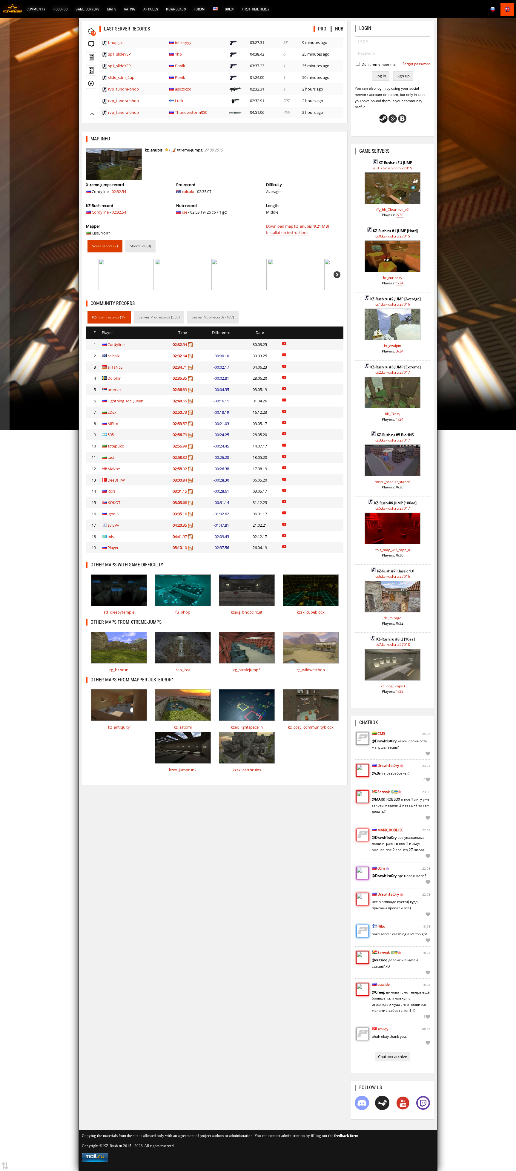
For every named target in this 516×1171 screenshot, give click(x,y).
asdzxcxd (183, 89)
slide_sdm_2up (121, 77)
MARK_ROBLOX (390, 830)
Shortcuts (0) (140, 246)
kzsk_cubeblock (311, 612)
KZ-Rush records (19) (109, 317)
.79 (180, 434)
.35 (180, 378)
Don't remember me (378, 64)
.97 (180, 536)
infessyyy (183, 42)
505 (111, 434)
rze (184, 212)
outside (383, 984)
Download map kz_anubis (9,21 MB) (297, 226)
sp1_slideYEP (119, 54)
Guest (230, 9)
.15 (180, 491)
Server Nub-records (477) (213, 317)
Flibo (381, 926)
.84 (180, 480)
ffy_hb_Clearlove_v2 (392, 209)
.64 (180, 355)
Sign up (403, 76)
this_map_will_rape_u (392, 549)
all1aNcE (115, 367)
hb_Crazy (392, 413)
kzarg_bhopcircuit (246, 612)
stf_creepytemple (119, 612)
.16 (180, 513)
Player (113, 547)
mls (111, 536)
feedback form (346, 1135)
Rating (129, 9)
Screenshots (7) (105, 246)
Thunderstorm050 (191, 112)
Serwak (383, 791)
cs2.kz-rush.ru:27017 (392, 372)
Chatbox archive (392, 1056)
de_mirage (392, 617)
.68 (180, 502)
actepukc (116, 446)
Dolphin (115, 378)
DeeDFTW (116, 480)
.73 (180, 412)
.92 (180, 468)
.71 (180, 367)
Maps (111, 9)
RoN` (113, 491)
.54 (180, 344)
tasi (111, 457)
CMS (381, 733)
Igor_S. (113, 513)
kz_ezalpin (392, 345)
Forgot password (416, 63)
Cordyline (100, 212)
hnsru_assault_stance (392, 481)
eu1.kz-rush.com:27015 (392, 168)
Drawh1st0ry (388, 765)
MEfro (113, 423)
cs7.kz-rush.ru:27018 (392, 644)
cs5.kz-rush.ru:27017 (392, 508)
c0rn (381, 868)
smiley (382, 1028)
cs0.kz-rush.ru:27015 (392, 236)
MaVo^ (114, 468)
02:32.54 (119, 191)
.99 (180, 446)
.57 (180, 423)
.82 (180, 457)
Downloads (176, 9)
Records (60, 9)
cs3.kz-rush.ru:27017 (392, 440)
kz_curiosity (392, 277)
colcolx (188, 191)
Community (36, 9)
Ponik (180, 65)
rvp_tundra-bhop (123, 89)
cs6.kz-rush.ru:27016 (392, 576)
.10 (180, 547)
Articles (150, 9)
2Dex (112, 412)
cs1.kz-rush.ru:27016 (392, 304)
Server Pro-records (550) (159, 317)
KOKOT (114, 502)
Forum (199, 9)
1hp (178, 54)
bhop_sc (115, 42)
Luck (179, 100)
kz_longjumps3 (392, 686)
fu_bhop (182, 612)
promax (115, 389)
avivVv (113, 525)
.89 (180, 389)
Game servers (87, 9)
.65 (180, 401)
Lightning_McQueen (125, 401)
